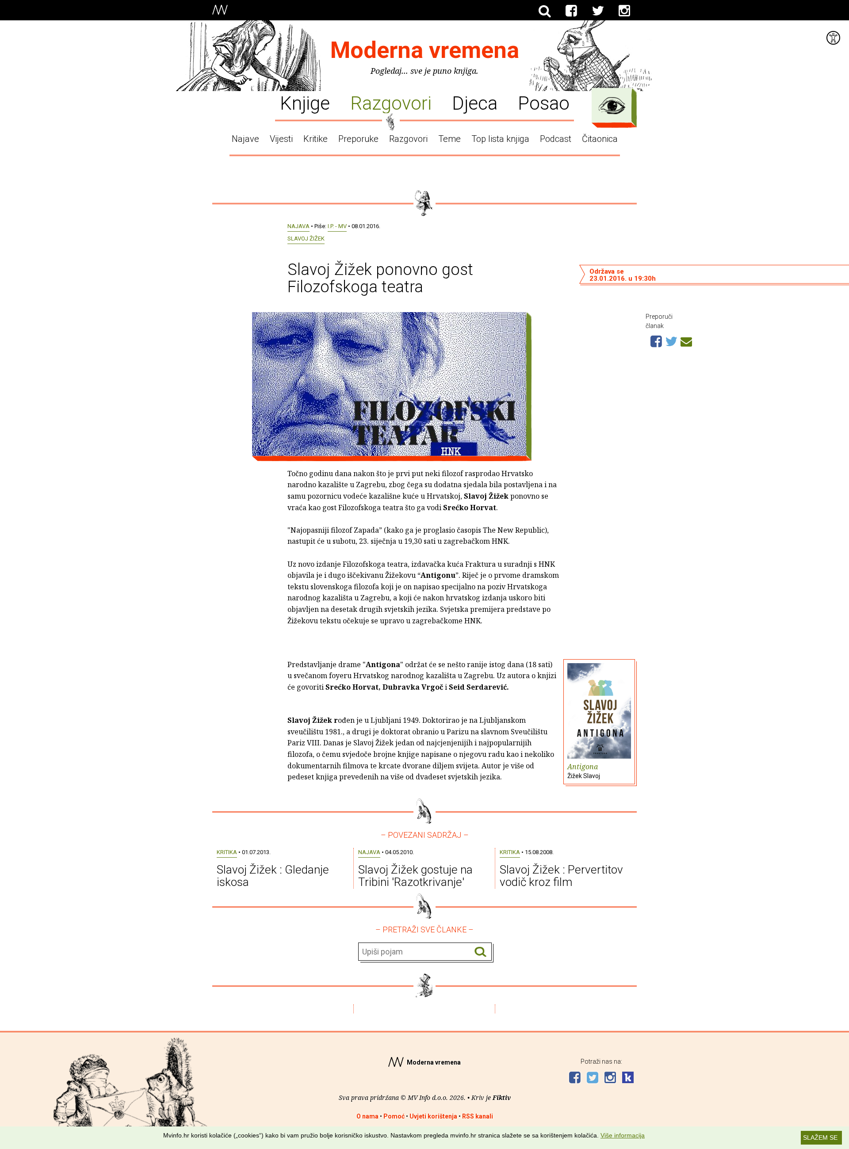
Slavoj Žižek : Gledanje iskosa (273, 876)
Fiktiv (502, 1097)
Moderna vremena (424, 50)
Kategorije (612, 105)
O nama (367, 1116)
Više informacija (622, 1135)
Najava (298, 226)
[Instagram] (624, 11)
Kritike (315, 139)
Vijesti (281, 139)
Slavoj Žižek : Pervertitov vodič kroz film (561, 876)
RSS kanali (477, 1116)
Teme (449, 139)
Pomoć (394, 1116)
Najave (245, 139)
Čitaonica (600, 139)
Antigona (583, 770)
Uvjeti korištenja (433, 1116)
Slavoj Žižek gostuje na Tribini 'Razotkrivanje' (415, 876)
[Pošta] (686, 340)
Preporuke (358, 139)
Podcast (555, 139)
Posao (544, 102)
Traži (480, 952)
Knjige (305, 102)
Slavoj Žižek (306, 238)
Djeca (474, 102)
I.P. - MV (337, 226)
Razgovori (391, 102)
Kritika (227, 852)
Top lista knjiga (500, 139)
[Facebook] (571, 11)
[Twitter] (598, 11)
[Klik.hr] (628, 1078)
